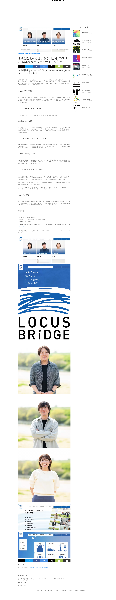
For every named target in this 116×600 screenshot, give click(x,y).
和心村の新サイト (86, 32)
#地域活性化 (21, 53)
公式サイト (21, 226)
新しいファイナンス (86, 74)
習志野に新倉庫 (85, 82)
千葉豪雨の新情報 (86, 99)
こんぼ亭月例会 (85, 49)
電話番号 (50, 590)
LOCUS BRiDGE (40, 567)
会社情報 (70, 590)
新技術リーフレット (86, 107)
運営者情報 (82, 590)
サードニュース (38, 590)
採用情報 (46, 567)
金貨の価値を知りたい (87, 57)
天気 (45, 590)
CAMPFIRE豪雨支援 (86, 40)
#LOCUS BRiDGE (29, 53)
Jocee (31, 590)
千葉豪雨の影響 (85, 65)
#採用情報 (37, 53)
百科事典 (76, 590)
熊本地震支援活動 (86, 90)
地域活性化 (33, 567)
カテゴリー (56, 590)
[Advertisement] (58, 10)
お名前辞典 (63, 590)
